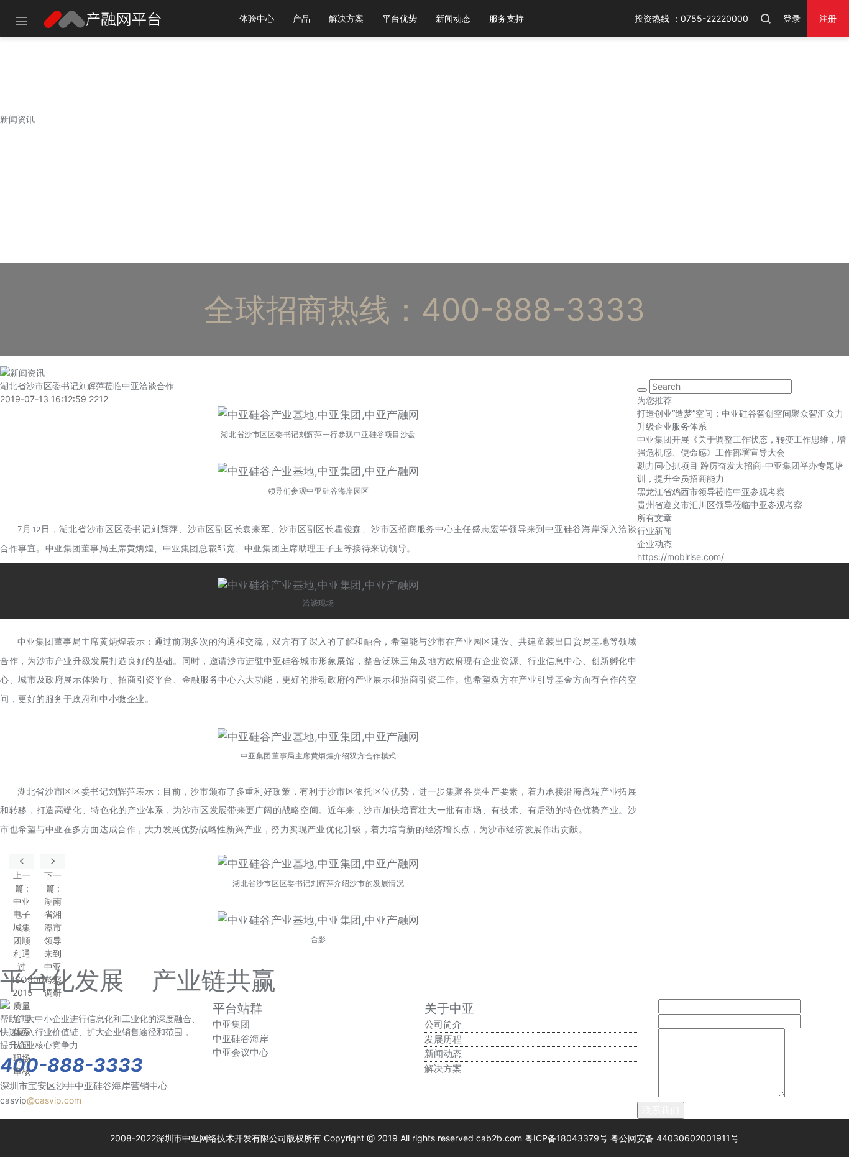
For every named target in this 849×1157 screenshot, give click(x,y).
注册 (828, 18)
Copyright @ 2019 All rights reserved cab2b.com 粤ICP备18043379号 (466, 1138)
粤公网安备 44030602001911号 (674, 1138)
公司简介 (443, 1024)
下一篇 (52, 861)
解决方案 (346, 18)
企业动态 (654, 543)
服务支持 (506, 18)
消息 (646, 1094)
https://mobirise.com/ (680, 556)
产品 (301, 18)
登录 (792, 18)
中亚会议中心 (240, 1052)
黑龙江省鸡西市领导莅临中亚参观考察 (711, 491)
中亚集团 (231, 1024)
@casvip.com (54, 1100)
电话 (646, 1021)
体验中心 (256, 18)
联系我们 (660, 1110)
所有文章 (654, 517)
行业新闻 (654, 530)
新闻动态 (453, 18)
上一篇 (21, 861)
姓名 (646, 1006)
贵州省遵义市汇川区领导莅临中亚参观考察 (719, 504)
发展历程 (443, 1039)
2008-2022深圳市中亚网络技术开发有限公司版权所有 (215, 1138)
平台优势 (399, 18)
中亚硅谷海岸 (240, 1038)
